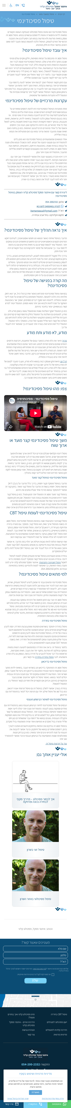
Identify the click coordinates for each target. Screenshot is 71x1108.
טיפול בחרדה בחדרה (44, 657)
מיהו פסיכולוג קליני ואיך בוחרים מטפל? (21, 1016)
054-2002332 (51, 201)
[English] (17, 5)
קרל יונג (63, 361)
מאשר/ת (35, 1092)
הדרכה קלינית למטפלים (56, 1029)
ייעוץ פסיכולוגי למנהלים (57, 1022)
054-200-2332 (30, 1064)
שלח (35, 980)
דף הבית (61, 14)
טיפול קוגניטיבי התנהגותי (50, 562)
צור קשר (31, 1034)
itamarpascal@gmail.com (43, 210)
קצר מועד (37, 477)
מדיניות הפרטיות (39, 968)
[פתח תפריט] (4, 5)
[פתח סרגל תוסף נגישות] (11, 5)
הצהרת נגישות (28, 1029)
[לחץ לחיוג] (23, 5)
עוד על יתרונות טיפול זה (56, 743)
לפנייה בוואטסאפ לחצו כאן (48, 206)
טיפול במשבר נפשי (46, 14)
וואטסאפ (56, 1104)
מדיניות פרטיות (60, 1034)
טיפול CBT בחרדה (59, 1014)
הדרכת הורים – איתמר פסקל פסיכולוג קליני (22, 1024)
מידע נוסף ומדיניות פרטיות (53, 1098)
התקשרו (33, 1104)
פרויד (64, 340)
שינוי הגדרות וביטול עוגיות (18, 1098)
